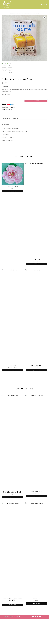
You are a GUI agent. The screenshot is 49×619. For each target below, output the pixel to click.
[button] (44, 17)
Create (15, 13)
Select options (12, 191)
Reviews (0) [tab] (15, 118)
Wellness (13, 107)
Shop (18, 13)
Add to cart (36, 100)
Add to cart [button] (37, 370)
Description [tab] (6, 118)
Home (11, 13)
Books (21, 13)
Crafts (5, 109)
